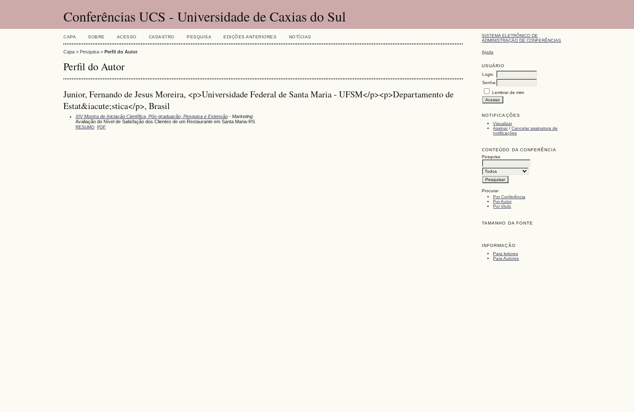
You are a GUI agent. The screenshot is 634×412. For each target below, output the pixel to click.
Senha (489, 82)
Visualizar (502, 123)
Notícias (300, 36)
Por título (502, 206)
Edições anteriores (249, 36)
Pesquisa (199, 36)
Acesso (127, 36)
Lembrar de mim (508, 92)
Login (487, 74)
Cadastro (162, 36)
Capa (69, 36)
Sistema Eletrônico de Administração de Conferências (521, 38)
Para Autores (506, 258)
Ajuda (487, 52)
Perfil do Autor (121, 51)
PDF (101, 127)
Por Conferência (509, 196)
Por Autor (502, 201)
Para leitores (505, 253)
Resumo (84, 127)
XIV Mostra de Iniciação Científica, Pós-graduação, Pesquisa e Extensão (151, 116)
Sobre (96, 36)
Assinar (500, 128)
